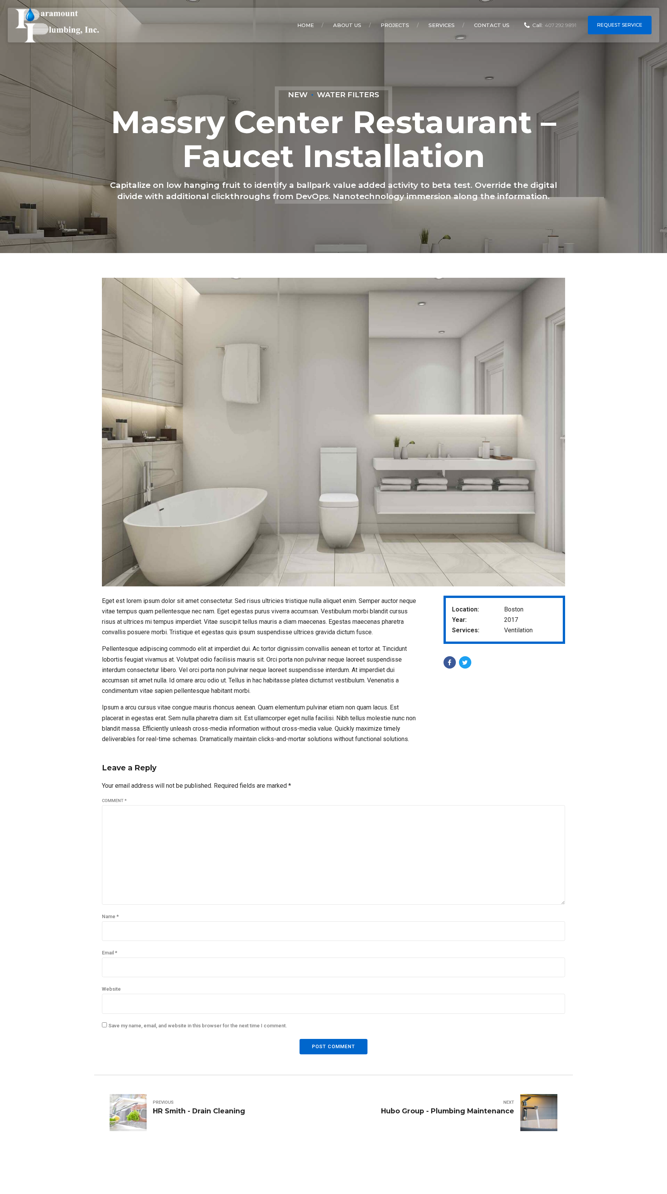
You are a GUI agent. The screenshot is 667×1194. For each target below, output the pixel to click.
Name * (110, 916)
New (298, 94)
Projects (395, 25)
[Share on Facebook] (450, 662)
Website (111, 989)
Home (305, 25)
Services (441, 25)
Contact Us (492, 25)
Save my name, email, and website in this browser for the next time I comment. (197, 1025)
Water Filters (348, 94)
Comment (114, 800)
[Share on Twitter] (465, 662)
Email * (109, 953)
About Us (347, 25)
